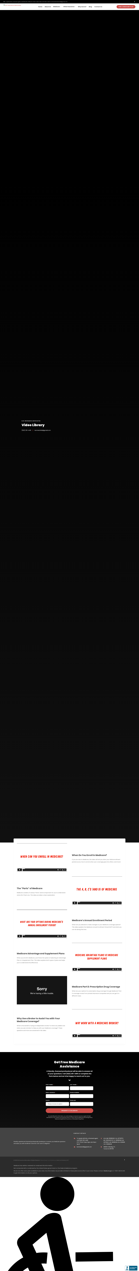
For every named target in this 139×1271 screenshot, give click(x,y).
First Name (49, 1084)
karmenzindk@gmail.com (61, 1)
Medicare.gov (108, 1171)
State (48, 1100)
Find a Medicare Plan (126, 7)
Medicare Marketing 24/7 (63, 1160)
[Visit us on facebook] (134, 2)
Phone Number (74, 1092)
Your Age (73, 1100)
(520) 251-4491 (26, 1)
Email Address (50, 1092)
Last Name (73, 1084)
